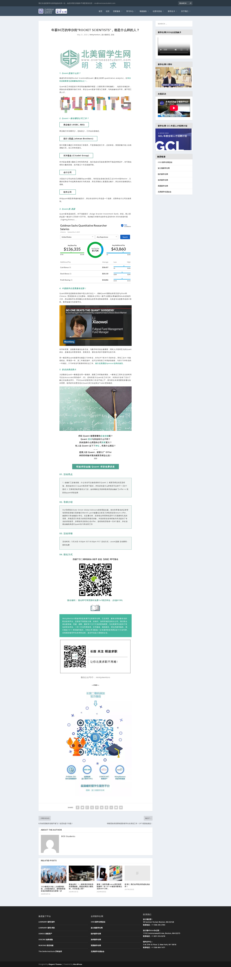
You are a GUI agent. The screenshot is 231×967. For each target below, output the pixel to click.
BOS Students (68, 836)
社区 (107, 11)
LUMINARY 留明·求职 (46, 928)
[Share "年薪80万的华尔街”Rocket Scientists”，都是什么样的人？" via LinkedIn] (101, 807)
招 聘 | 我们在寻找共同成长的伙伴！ (137, 885)
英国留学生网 (163, 186)
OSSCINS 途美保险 (45, 939)
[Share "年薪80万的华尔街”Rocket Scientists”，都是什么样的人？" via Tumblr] (92, 807)
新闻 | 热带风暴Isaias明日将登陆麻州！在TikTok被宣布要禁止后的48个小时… (109, 886)
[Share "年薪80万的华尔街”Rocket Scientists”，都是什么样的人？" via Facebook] (77, 807)
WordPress (77, 964)
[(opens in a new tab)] (81, 873)
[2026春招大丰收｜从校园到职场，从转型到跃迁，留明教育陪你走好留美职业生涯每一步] (53, 874)
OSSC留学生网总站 (165, 162)
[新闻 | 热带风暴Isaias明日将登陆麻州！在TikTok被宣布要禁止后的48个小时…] (109, 873)
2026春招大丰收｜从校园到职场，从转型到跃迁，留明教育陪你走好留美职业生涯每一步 (53, 888)
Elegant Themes (55, 964)
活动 (112, 34)
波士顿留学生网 (164, 168)
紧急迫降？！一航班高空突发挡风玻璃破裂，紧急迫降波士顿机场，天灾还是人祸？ (81, 886)
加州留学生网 (163, 180)
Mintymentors (95, 34)
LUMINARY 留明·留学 (46, 922)
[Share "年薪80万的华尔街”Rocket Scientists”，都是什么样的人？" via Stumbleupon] (111, 807)
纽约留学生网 (163, 174)
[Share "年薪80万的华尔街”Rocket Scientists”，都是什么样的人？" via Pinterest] (96, 807)
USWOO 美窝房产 (45, 933)
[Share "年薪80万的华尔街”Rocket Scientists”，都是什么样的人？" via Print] (121, 807)
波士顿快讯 (105, 34)
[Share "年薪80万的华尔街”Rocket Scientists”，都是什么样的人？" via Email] (116, 807)
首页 (100, 11)
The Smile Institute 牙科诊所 (50, 951)
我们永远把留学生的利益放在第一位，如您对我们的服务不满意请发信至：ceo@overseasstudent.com (76, 3)
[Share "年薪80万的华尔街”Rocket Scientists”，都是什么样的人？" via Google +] (87, 807)
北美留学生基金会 (164, 192)
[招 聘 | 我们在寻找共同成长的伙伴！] (137, 873)
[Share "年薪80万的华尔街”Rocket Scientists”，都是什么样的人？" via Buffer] (106, 807)
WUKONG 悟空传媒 (45, 945)
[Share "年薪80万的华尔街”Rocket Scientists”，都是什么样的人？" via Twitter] (82, 807)
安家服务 (116, 11)
